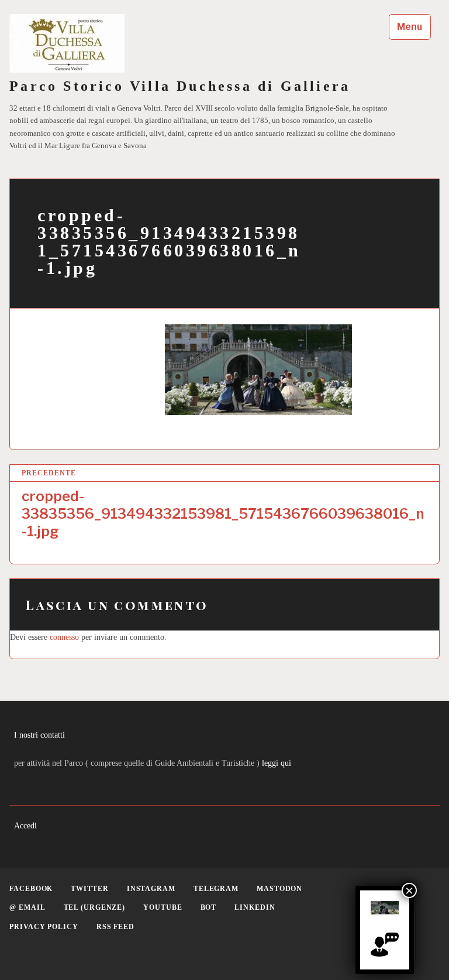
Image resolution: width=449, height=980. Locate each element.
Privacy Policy (43, 927)
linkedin (254, 907)
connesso (64, 637)
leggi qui (276, 762)
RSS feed (115, 927)
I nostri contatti (39, 734)
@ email (27, 907)
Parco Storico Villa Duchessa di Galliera (179, 86)
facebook (31, 889)
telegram (216, 889)
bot (209, 907)
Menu (409, 26)
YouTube (162, 907)
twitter (89, 889)
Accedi (25, 825)
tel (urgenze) (95, 907)
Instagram (151, 889)
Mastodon (279, 889)
